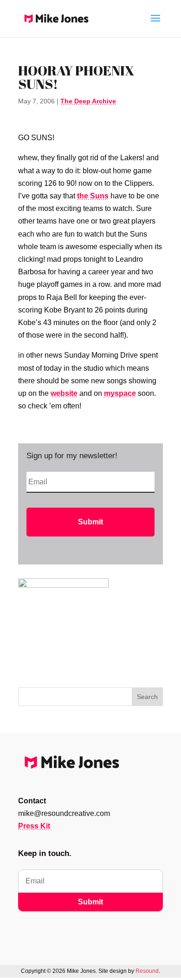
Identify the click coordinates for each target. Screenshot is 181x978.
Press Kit (34, 826)
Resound (147, 971)
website (64, 393)
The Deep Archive (88, 101)
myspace (120, 393)
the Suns (93, 196)
